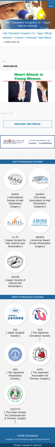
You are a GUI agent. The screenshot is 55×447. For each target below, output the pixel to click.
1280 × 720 (6, 113)
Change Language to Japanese (27, 445)
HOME (21, 435)
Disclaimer (32, 435)
